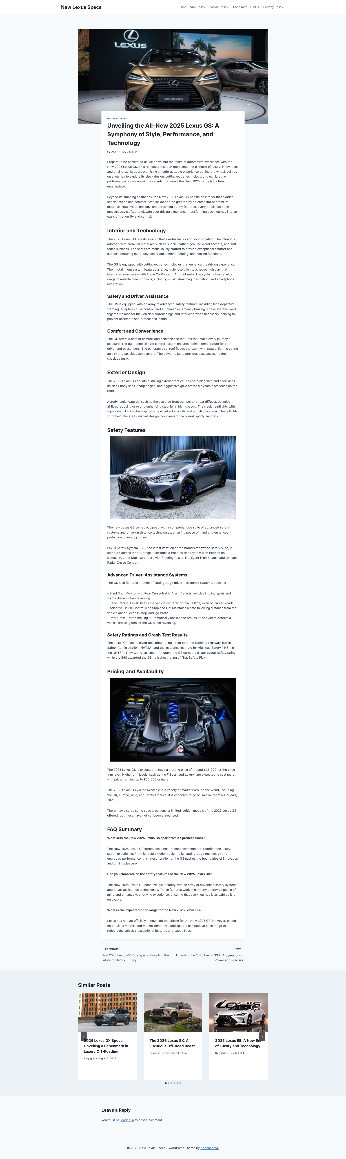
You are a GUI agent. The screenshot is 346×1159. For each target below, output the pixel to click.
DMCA (255, 7)
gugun (114, 151)
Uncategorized (117, 118)
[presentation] (107, 1012)
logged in (127, 1120)
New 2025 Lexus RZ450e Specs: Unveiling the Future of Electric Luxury (135, 955)
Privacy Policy (273, 7)
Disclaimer (239, 7)
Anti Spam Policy (193, 7)
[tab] (166, 1083)
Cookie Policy (218, 7)
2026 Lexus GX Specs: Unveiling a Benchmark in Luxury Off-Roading (106, 1046)
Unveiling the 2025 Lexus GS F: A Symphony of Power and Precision (210, 955)
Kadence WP (210, 1148)
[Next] (262, 1036)
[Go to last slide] (84, 1036)
